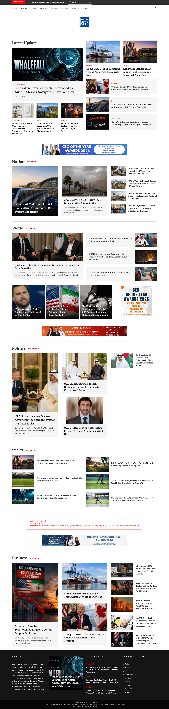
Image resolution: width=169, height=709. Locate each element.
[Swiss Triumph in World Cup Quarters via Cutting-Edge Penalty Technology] (23, 496)
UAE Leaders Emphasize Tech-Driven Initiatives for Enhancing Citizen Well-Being (82, 387)
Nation (24, 8)
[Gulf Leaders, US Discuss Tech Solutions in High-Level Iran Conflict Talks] (122, 360)
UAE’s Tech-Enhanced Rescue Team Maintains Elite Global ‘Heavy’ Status (142, 183)
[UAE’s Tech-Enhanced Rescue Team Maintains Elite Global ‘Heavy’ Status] (118, 184)
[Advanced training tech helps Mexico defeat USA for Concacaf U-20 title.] (23, 479)
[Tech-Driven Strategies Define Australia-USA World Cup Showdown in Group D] (97, 481)
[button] (27, 2)
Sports (65, 8)
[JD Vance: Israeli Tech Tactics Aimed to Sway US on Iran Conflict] (28, 302)
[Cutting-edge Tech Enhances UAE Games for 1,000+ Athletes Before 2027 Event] (97, 499)
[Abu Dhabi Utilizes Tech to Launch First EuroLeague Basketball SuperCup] (140, 52)
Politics (43, 8)
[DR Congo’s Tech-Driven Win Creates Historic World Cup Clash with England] (97, 464)
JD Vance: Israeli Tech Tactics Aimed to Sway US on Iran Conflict (28, 312)
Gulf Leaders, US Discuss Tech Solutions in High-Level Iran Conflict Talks (144, 360)
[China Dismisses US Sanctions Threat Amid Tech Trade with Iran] (103, 52)
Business (54, 8)
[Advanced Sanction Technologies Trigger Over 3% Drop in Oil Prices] (72, 110)
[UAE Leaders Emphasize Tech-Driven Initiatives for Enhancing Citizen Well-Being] (84, 366)
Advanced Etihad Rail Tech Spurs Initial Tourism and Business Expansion (141, 171)
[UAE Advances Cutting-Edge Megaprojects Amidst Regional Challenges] (118, 196)
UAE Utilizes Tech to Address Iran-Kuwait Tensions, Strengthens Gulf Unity (83, 431)
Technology (129, 675)
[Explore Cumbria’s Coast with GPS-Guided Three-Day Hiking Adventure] (47, 110)
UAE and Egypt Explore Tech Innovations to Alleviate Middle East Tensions (141, 208)
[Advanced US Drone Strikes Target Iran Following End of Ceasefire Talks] (62, 302)
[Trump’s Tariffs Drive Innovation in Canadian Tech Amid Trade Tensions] (97, 86)
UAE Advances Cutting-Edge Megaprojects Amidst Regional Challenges (142, 196)
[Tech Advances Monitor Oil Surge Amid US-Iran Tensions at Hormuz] (122, 604)
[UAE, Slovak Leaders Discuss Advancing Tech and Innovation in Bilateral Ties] (35, 395)
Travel (127, 685)
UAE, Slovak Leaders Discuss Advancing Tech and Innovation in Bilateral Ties (35, 420)
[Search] (155, 8)
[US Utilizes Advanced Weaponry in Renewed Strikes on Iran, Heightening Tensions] (146, 257)
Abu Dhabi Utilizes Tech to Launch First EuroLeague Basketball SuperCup (138, 72)
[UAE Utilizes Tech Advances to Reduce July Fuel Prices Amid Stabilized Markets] (122, 622)
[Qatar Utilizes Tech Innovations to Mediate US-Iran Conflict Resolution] (146, 240)
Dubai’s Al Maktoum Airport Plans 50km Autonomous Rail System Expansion (34, 208)
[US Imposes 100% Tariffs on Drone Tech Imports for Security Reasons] (122, 570)
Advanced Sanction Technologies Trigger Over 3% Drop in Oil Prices (33, 630)
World (33, 8)
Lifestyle (75, 8)
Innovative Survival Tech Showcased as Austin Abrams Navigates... (60, 2)
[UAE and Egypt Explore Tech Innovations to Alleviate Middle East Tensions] (118, 208)
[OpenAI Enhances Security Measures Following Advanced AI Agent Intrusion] (97, 122)
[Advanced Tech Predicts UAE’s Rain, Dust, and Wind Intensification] (84, 181)
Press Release (130, 689)
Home (14, 8)
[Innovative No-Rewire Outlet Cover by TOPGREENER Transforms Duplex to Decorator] (23, 110)
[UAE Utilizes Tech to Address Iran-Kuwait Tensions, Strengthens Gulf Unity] (84, 410)
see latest (31, 162)
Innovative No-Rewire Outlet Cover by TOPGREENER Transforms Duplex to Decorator (22, 128)
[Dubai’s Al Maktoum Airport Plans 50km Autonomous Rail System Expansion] (97, 104)
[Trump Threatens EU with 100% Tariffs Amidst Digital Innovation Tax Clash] (122, 639)
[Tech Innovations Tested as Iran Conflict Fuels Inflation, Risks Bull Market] (122, 587)
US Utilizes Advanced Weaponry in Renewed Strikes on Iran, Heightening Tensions (108, 257)
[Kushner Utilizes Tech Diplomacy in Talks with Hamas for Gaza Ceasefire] (47, 247)
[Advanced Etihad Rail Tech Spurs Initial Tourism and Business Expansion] (118, 171)
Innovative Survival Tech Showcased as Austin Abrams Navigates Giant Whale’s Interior (44, 92)
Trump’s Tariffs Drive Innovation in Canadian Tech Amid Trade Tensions (84, 637)
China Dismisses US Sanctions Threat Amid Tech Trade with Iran (103, 72)
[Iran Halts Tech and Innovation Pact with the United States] (146, 274)
